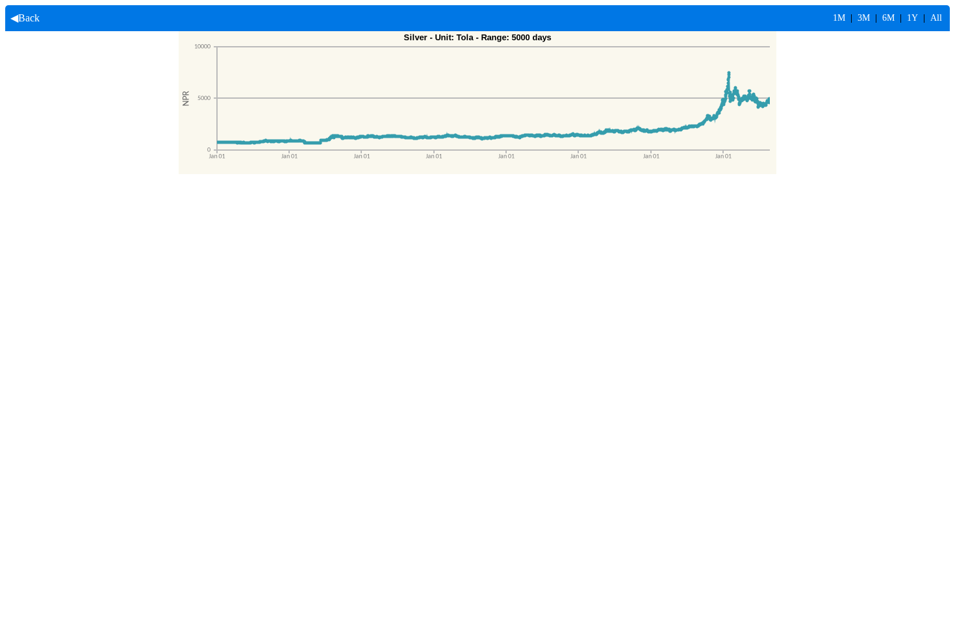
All (936, 18)
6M (888, 18)
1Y (912, 18)
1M (839, 18)
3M (864, 18)
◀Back (22, 17)
